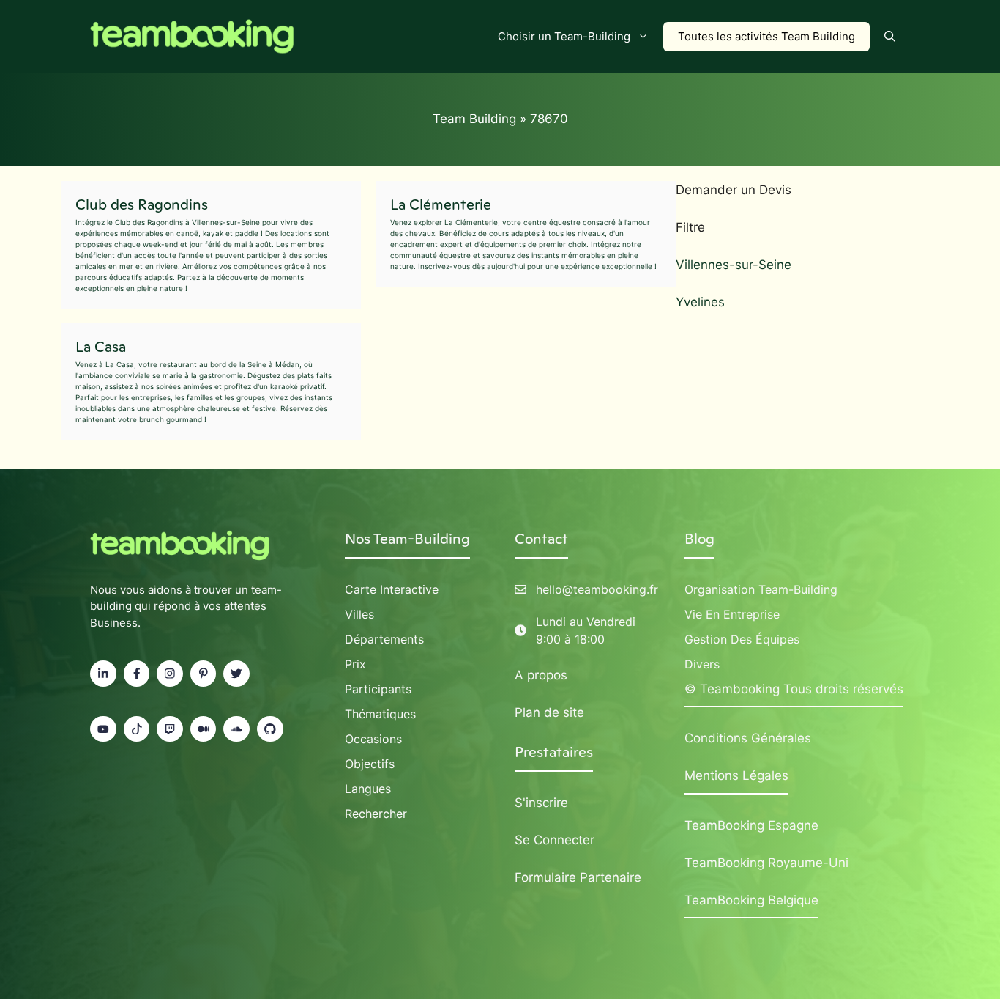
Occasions (373, 738)
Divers (702, 664)
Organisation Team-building (760, 589)
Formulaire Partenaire (578, 877)
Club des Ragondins (141, 204)
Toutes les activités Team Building (766, 36)
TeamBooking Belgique (751, 900)
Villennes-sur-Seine (733, 264)
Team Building (474, 118)
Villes (359, 614)
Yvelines (700, 302)
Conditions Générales (747, 738)
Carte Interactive (392, 589)
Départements (384, 639)
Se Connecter (554, 840)
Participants (378, 689)
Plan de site (549, 712)
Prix (355, 664)
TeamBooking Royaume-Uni (766, 862)
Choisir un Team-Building (564, 36)
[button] (890, 37)
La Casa (100, 346)
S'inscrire (541, 802)
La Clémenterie (440, 204)
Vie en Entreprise (732, 614)
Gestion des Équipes (741, 639)
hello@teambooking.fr (597, 589)
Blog (699, 538)
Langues (368, 788)
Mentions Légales (736, 775)
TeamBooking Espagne (751, 825)
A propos (541, 675)
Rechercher (376, 813)
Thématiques (380, 714)
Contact (541, 538)
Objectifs (370, 763)
